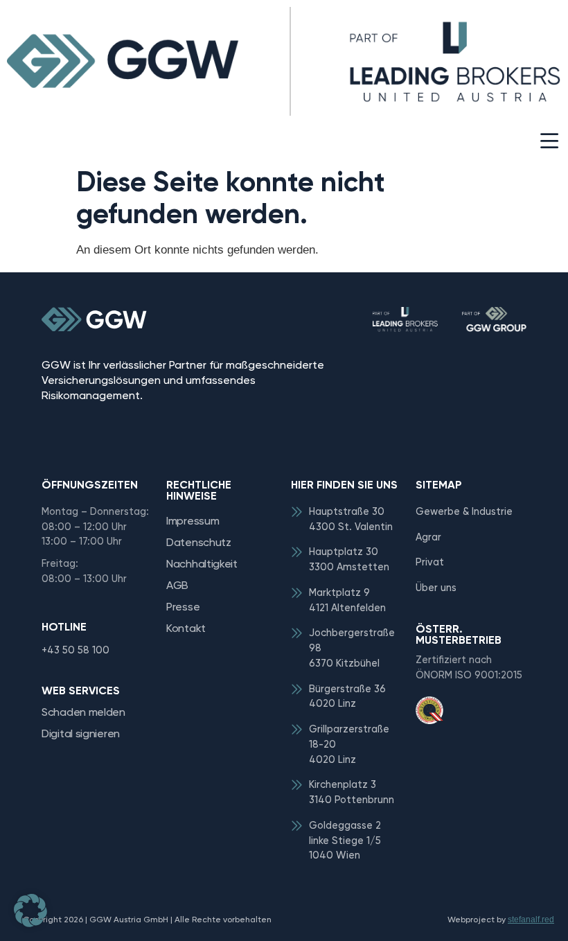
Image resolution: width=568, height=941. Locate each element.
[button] (549, 142)
